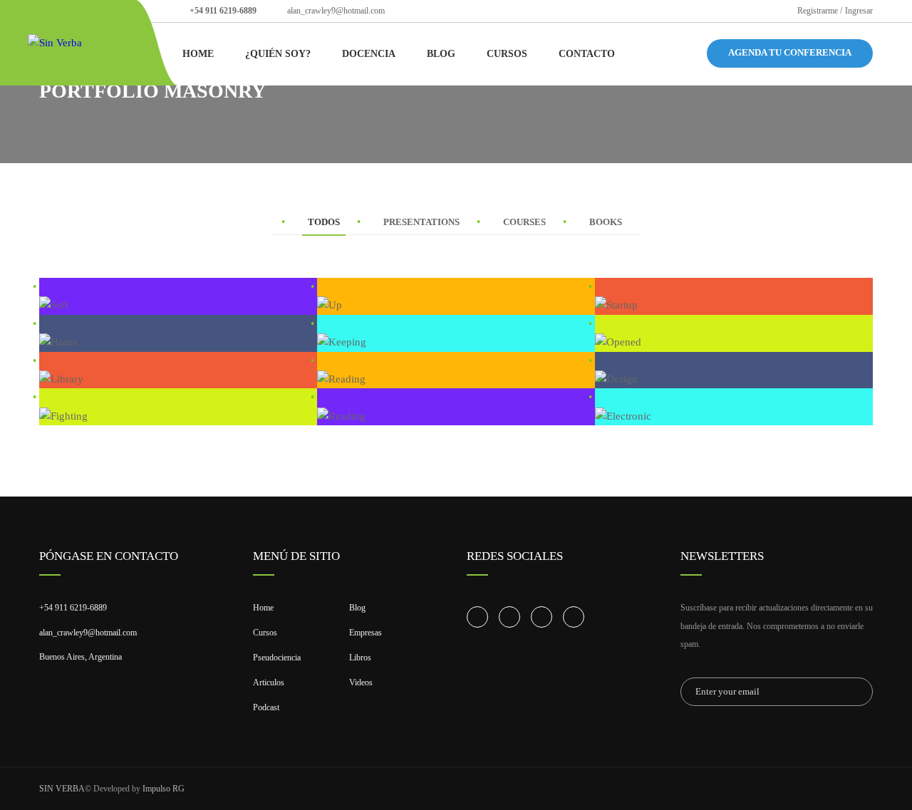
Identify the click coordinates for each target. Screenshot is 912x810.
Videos (361, 682)
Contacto (587, 53)
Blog (441, 53)
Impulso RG (163, 789)
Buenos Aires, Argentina (80, 657)
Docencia (368, 53)
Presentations (421, 222)
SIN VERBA (62, 789)
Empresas (365, 633)
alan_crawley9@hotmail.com (336, 11)
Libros (360, 658)
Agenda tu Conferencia (789, 52)
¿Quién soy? (278, 53)
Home (198, 53)
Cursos (507, 53)
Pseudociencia (277, 658)
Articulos (268, 682)
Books (605, 222)
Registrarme (817, 11)
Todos (324, 222)
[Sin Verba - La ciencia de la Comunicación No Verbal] (82, 42)
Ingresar (859, 11)
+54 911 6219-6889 (223, 11)
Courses (524, 222)
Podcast (266, 707)
